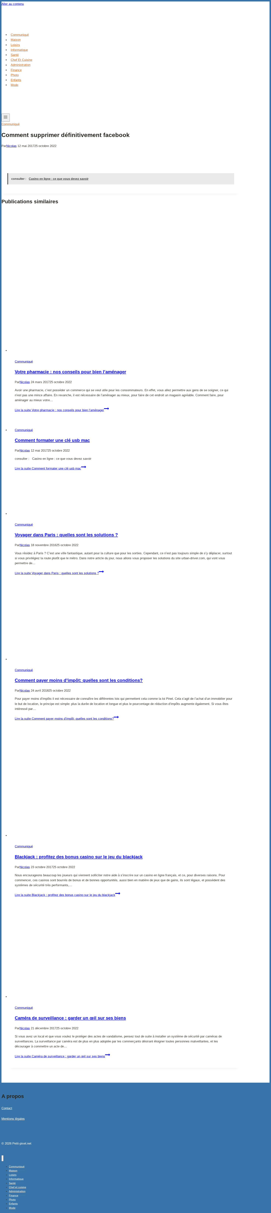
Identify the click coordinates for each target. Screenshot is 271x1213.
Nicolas (11, 146)
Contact (6, 1108)
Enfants (16, 80)
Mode (14, 85)
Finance (16, 70)
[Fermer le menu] (2, 1158)
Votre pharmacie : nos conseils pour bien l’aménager (70, 371)
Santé (15, 55)
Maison (16, 40)
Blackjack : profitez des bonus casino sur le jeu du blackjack (79, 856)
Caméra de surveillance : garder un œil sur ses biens (70, 1017)
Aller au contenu (12, 4)
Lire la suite (59, 410)
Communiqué (20, 35)
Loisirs (15, 45)
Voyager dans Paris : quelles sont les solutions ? (66, 534)
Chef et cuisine (21, 60)
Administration (20, 65)
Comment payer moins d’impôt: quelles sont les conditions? (79, 680)
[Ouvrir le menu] (5, 118)
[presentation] (124, 281)
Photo (15, 75)
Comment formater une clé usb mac (52, 440)
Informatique (19, 50)
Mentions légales (13, 1119)
